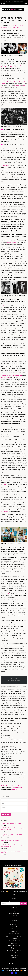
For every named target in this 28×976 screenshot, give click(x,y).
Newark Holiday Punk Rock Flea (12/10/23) (11, 840)
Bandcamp (14, 789)
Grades (14, 911)
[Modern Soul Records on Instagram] (15, 963)
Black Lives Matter (14, 923)
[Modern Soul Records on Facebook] (12, 963)
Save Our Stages (14, 943)
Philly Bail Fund (14, 938)
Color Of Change (14, 926)
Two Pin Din (18, 785)
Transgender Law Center (14, 947)
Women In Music (14, 957)
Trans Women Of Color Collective (14, 950)
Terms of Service (14, 916)
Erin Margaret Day (14, 27)
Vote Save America (14, 955)
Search (14, 909)
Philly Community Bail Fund (14, 940)
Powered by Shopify (22, 968)
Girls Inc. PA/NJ (14, 931)
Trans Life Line (14, 948)
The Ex (13, 785)
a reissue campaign (12, 661)
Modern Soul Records (13, 968)
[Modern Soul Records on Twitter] (10, 963)
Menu (4, 3)
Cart (26, 3)
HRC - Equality (14, 935)
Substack (19, 787)
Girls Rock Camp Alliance (14, 933)
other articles (17, 85)
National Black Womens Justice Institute (14, 936)
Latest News (14, 863)
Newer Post (23, 793)
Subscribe (23, 903)
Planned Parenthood (14, 941)
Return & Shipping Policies (14, 913)
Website (15, 787)
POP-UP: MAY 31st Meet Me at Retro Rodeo (11, 823)
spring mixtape (9, 239)
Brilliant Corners (14, 313)
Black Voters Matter (14, 924)
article (7, 593)
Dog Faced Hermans (6, 785)
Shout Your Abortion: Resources (14, 945)
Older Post (4, 793)
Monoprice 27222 (5, 377)
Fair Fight (14, 929)
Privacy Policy (14, 915)
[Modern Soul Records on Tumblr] (18, 963)
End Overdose (14, 928)
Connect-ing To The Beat (15, 25)
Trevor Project (14, 952)
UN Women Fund (14, 953)
